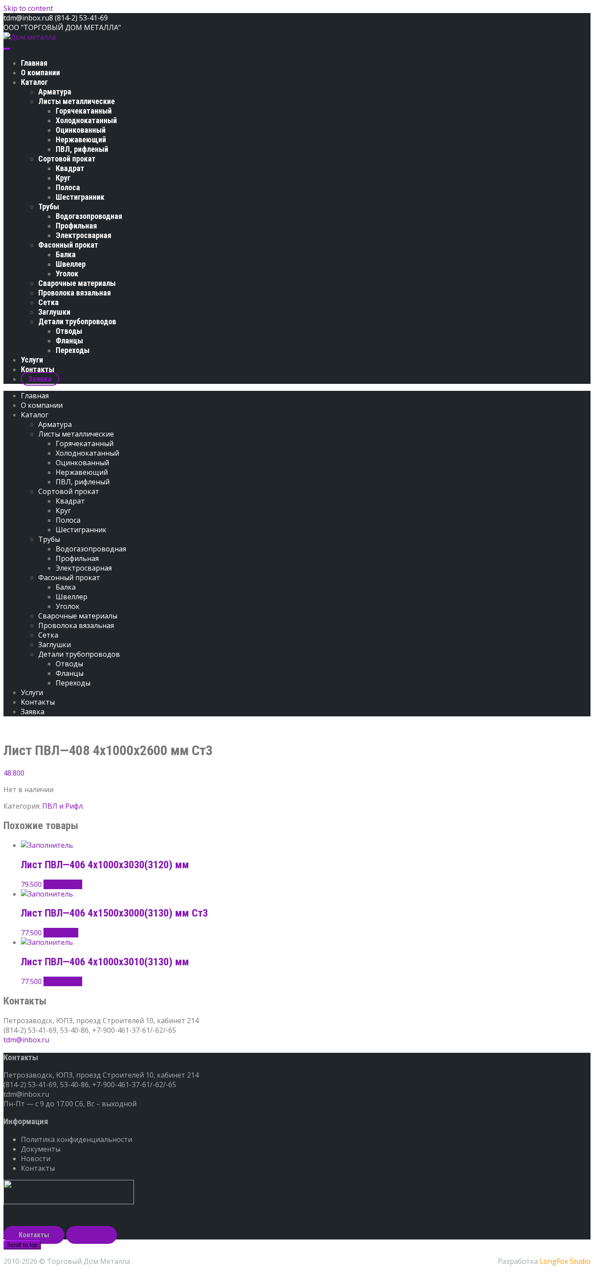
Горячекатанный (84, 110)
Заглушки (54, 311)
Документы (40, 1149)
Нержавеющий (81, 139)
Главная (34, 62)
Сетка (48, 302)
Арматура (54, 91)
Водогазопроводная (89, 216)
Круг (63, 177)
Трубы (48, 206)
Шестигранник (80, 197)
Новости (35, 1158)
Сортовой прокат (67, 158)
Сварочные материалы (77, 283)
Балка (66, 254)
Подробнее (62, 884)
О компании (40, 72)
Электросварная (83, 235)
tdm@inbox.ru (26, 1040)
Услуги (32, 359)
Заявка (40, 378)
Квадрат (70, 168)
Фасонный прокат (68, 244)
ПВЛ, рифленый (82, 149)
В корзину (60, 932)
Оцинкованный (81, 129)
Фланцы (69, 340)
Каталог (34, 82)
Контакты (37, 369)
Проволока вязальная (74, 292)
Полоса (68, 187)
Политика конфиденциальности (76, 1139)
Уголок (67, 273)
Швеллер (71, 264)
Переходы (73, 350)
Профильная (76, 225)
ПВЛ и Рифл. (63, 806)
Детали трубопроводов (77, 321)
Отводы (69, 331)
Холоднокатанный (86, 120)
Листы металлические (76, 101)
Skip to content (28, 8)
